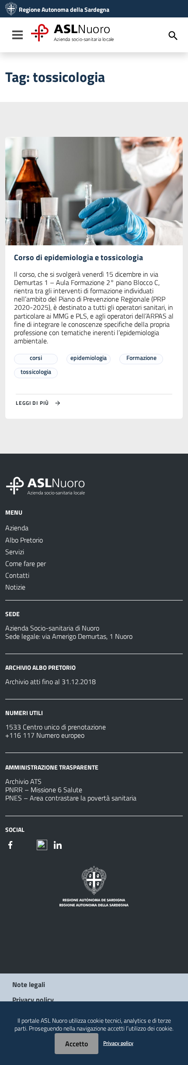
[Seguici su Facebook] (10, 844)
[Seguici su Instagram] (26, 844)
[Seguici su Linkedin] (57, 844)
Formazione (141, 357)
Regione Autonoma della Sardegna (64, 10)
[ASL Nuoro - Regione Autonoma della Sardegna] (50, 484)
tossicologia (36, 371)
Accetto (76, 1043)
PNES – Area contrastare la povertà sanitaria (70, 798)
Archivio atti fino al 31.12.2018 (50, 681)
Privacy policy (33, 999)
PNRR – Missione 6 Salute (43, 789)
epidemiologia (88, 357)
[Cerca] (173, 35)
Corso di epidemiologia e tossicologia (78, 257)
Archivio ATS (23, 781)
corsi (36, 357)
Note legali (28, 984)
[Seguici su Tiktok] (42, 844)
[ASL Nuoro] (11, 9)
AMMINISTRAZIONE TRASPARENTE (51, 767)
